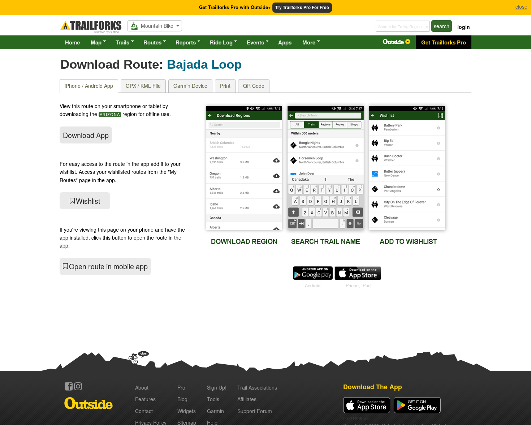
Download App (86, 135)
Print (225, 85)
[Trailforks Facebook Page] (69, 386)
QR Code (253, 85)
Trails (122, 42)
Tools (213, 399)
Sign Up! (216, 387)
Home (72, 42)
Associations (257, 387)
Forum (254, 411)
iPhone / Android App (89, 85)
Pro (181, 387)
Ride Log (221, 42)
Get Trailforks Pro (443, 42)
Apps (285, 42)
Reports (186, 42)
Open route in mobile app (108, 266)
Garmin (215, 411)
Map (96, 42)
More (308, 42)
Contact (144, 411)
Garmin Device (190, 85)
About (141, 387)
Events (255, 42)
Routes (152, 42)
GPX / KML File (143, 85)
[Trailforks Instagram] (78, 386)
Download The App (372, 386)
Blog (182, 399)
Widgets (186, 411)
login (463, 26)
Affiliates (246, 399)
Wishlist (88, 201)
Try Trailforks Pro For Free (302, 7)
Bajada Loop (204, 64)
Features (145, 399)
